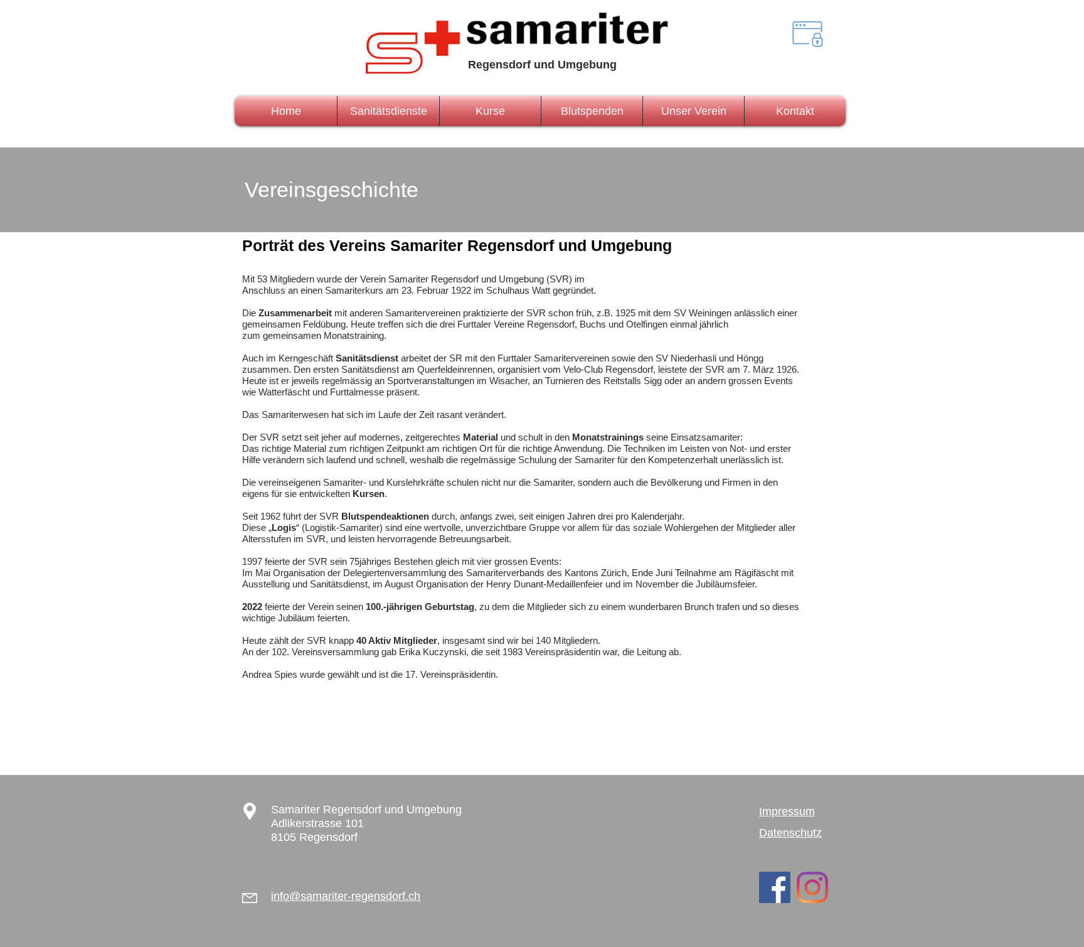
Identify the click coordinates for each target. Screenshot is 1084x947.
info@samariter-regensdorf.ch (345, 896)
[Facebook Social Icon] (774, 887)
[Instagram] (812, 887)
